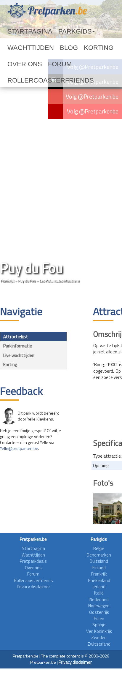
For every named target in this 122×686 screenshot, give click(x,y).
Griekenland (99, 580)
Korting (34, 48)
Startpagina (22, 31)
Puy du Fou (27, 280)
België (99, 548)
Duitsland (99, 561)
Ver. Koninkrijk (99, 631)
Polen (99, 618)
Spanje (98, 624)
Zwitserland (98, 644)
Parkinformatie (17, 345)
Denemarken (99, 554)
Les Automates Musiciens (59, 280)
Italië (99, 592)
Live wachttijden (18, 355)
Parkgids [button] (54, 31)
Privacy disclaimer (33, 586)
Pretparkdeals (33, 561)
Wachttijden (89, 31)
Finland (99, 567)
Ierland (99, 586)
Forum (84, 48)
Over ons (60, 48)
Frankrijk (7, 280)
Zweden (99, 637)
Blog (13, 48)
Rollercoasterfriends (35, 64)
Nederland (99, 599)
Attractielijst (15, 336)
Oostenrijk (99, 612)
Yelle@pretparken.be (19, 448)
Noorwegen (99, 605)
